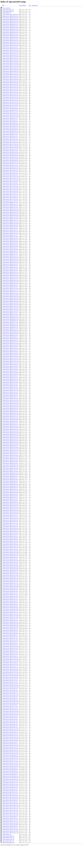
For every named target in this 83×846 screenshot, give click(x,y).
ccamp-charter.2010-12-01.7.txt (10, 665)
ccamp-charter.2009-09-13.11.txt (10, 490)
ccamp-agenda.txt (6, 12)
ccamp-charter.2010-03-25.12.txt (10, 584)
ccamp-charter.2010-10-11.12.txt (10, 639)
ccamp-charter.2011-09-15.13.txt (10, 784)
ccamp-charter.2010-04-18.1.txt (10, 591)
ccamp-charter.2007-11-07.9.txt (10, 182)
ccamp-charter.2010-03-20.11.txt (10, 576)
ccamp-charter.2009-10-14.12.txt (10, 507)
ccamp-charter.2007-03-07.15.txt (10, 101)
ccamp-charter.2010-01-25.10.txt (10, 550)
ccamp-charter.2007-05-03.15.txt (10, 123)
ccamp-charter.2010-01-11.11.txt (10, 541)
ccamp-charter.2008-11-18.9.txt (10, 364)
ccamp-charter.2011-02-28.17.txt (10, 694)
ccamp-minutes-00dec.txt (8, 835)
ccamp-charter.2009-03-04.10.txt (10, 411)
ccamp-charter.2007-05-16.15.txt (10, 127)
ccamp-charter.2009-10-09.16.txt (10, 505)
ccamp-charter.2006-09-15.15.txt (10, 38)
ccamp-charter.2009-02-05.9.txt (10, 395)
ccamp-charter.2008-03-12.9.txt (10, 234)
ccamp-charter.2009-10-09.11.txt (10, 503)
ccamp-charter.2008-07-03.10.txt (10, 298)
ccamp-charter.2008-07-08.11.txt (10, 299)
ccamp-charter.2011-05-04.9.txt (10, 743)
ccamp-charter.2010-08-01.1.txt (10, 620)
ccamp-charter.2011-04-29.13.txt (10, 737)
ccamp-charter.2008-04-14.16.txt (10, 262)
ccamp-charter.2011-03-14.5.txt (10, 716)
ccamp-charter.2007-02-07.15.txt (10, 93)
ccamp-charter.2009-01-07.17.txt (10, 380)
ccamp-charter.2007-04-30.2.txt (10, 121)
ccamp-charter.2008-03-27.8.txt (10, 247)
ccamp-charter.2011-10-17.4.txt (10, 793)
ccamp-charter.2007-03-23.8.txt (10, 106)
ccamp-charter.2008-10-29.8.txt (10, 351)
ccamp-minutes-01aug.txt (8, 837)
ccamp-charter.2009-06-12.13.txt (10, 455)
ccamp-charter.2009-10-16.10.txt (10, 511)
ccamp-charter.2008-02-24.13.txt (10, 223)
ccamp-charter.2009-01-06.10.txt (10, 379)
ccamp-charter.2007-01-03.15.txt (10, 80)
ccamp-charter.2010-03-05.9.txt (10, 571)
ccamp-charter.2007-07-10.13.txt (10, 144)
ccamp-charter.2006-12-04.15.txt (10, 67)
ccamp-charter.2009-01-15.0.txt (10, 387)
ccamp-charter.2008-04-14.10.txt (10, 257)
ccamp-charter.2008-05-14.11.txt (10, 280)
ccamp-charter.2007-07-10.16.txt (10, 145)
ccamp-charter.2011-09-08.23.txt (10, 777)
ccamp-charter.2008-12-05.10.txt (10, 366)
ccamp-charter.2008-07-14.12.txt (10, 307)
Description (35, 5)
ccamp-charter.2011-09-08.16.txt (10, 775)
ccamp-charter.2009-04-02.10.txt (10, 434)
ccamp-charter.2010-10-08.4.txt (10, 635)
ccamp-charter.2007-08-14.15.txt (10, 158)
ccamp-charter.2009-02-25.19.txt (10, 404)
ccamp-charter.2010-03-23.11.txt (10, 581)
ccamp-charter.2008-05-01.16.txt (10, 272)
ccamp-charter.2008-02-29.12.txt (10, 231)
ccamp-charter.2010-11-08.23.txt (10, 657)
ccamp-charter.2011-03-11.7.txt (10, 706)
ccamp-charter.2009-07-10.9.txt (10, 469)
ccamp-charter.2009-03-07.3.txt (10, 416)
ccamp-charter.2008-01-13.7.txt (10, 207)
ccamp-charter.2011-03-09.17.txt (10, 703)
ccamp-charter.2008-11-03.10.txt (10, 359)
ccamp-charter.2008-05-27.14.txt (10, 289)
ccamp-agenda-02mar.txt (8, 11)
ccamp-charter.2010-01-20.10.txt (10, 545)
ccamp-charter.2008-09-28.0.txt (10, 340)
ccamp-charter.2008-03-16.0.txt (10, 239)
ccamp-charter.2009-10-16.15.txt (10, 513)
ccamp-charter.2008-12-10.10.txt (10, 372)
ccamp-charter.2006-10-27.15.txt (10, 56)
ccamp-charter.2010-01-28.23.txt (10, 552)
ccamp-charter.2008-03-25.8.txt (10, 242)
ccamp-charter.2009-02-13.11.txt (10, 401)
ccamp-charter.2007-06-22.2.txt (10, 134)
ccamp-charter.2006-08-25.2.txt (10, 24)
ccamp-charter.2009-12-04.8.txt (10, 526)
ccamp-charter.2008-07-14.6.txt (10, 310)
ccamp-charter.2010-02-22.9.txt (10, 563)
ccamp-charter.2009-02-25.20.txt (10, 406)
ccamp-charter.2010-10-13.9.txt (10, 644)
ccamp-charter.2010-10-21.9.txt (10, 651)
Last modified (22, 5)
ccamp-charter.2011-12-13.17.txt (10, 814)
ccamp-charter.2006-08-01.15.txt (10, 17)
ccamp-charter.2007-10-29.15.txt (10, 178)
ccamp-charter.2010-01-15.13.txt (10, 544)
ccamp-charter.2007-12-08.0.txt (10, 197)
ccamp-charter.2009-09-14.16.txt (10, 492)
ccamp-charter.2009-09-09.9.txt (10, 487)
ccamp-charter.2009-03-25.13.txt (10, 429)
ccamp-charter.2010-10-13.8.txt (10, 643)
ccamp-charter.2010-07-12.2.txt (10, 618)
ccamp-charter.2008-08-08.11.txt (10, 319)
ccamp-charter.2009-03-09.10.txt (10, 417)
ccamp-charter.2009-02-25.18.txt (10, 403)
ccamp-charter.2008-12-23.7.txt (10, 377)
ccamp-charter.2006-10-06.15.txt (10, 43)
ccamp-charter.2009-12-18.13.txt (10, 537)
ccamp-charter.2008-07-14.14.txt (10, 309)
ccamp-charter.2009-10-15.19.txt (10, 510)
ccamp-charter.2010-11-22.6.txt (10, 662)
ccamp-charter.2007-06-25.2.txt (10, 137)
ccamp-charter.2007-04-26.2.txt (10, 118)
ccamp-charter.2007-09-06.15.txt (10, 161)
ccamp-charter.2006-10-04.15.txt (10, 40)
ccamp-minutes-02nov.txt (8, 842)
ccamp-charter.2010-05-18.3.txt (10, 602)
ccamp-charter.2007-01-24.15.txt (10, 90)
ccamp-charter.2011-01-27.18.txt (10, 685)
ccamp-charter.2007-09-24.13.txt (10, 168)
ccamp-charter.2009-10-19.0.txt (10, 515)
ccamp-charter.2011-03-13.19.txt (10, 711)
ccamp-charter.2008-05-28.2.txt (10, 291)
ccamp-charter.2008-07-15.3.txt (10, 312)
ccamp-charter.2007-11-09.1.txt (10, 186)
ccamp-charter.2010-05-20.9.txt (10, 604)
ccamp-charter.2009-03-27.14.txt (10, 430)
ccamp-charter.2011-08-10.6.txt (10, 771)
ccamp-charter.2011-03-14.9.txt (10, 719)
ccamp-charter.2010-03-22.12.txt (10, 579)
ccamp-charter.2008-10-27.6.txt (10, 346)
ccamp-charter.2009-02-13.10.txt (10, 400)
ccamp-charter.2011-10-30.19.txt (10, 805)
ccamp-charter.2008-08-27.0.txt (10, 328)
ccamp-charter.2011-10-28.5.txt (10, 801)
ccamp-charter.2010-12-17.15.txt (10, 672)
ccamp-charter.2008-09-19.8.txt (10, 336)
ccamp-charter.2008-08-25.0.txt (10, 327)
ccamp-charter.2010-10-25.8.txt (10, 656)
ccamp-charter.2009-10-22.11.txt (10, 518)
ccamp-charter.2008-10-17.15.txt (10, 343)
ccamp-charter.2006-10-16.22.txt (10, 48)
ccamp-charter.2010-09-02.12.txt (10, 625)
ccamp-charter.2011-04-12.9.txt (10, 727)
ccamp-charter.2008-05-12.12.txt (10, 276)
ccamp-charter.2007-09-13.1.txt (10, 165)
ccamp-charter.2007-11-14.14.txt (10, 187)
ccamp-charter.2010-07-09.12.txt (10, 610)
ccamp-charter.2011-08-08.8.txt (10, 767)
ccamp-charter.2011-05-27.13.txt (10, 753)
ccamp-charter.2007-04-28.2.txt (10, 119)
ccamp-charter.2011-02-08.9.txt (10, 691)
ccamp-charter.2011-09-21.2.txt (10, 785)
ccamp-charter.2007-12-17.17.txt (10, 199)
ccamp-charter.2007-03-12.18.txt (10, 105)
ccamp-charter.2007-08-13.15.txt (10, 157)
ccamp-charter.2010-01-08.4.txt (10, 539)
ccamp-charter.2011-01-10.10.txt (10, 677)
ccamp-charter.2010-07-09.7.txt (10, 612)
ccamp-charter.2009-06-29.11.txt (10, 464)
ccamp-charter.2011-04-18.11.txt (10, 730)
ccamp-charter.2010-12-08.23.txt (10, 669)
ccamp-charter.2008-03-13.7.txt (10, 236)
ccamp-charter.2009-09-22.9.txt (10, 497)
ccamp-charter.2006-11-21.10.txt (10, 64)
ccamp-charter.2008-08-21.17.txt (10, 322)
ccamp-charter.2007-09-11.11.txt (10, 163)
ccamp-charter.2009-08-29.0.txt (10, 476)
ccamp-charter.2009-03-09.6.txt (10, 421)
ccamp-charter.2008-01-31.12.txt (10, 208)
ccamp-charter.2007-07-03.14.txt (10, 139)
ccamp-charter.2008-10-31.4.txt (10, 354)
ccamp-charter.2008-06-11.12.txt (10, 294)
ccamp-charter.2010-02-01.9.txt (10, 555)
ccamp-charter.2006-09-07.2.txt (10, 35)
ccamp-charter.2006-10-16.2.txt (10, 46)
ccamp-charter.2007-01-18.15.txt (10, 87)
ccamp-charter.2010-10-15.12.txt (10, 646)
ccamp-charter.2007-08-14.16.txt (10, 160)
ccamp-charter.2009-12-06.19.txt (10, 528)
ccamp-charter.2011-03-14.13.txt (10, 712)
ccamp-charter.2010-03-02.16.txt (10, 570)
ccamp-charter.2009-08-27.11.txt (10, 474)
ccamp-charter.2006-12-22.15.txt (10, 77)
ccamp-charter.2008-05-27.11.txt (10, 288)
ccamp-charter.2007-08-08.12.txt (10, 153)
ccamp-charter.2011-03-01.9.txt (10, 698)
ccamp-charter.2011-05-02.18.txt (10, 740)
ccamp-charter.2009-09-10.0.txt (10, 489)
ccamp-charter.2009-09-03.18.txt (10, 479)
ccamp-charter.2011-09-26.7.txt (10, 788)
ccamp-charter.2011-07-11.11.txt (10, 761)
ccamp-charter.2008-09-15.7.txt (10, 335)
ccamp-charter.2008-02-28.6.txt (10, 228)
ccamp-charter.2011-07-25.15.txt (10, 766)
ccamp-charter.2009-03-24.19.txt (10, 427)
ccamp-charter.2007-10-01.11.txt (10, 171)
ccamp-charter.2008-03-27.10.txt (10, 246)
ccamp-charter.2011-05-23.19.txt (10, 750)
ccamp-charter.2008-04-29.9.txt (10, 270)
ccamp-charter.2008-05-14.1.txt (10, 278)
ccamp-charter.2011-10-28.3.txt (10, 800)
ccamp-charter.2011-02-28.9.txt (10, 696)
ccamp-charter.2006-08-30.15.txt (10, 27)
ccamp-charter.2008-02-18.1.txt (10, 220)
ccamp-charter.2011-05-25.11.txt (10, 751)
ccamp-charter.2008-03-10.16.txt (10, 233)
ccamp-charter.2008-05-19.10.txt (10, 283)
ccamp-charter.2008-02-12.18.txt (10, 215)
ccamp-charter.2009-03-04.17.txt (10, 413)
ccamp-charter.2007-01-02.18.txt (10, 79)
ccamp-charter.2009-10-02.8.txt (10, 500)
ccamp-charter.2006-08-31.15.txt (10, 29)
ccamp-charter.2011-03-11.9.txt (10, 707)
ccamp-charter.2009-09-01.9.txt (10, 477)
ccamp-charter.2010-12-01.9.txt (10, 667)
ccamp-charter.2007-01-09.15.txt (10, 84)
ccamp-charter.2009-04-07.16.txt (10, 440)
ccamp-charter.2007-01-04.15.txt (10, 82)
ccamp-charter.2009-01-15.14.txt (10, 388)
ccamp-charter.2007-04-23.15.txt (10, 114)
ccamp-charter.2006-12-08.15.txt (10, 71)
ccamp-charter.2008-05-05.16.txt (10, 275)
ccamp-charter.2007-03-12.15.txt (10, 103)
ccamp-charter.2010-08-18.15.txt (10, 623)
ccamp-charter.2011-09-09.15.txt (10, 779)
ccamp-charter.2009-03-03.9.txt (10, 409)
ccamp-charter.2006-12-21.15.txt (10, 76)
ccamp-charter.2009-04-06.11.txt (10, 437)
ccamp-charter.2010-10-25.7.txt (10, 654)
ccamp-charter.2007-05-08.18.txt (10, 124)
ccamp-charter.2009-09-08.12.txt (10, 485)
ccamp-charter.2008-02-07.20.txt (10, 212)
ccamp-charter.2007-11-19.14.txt (10, 192)
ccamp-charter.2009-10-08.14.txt (10, 502)
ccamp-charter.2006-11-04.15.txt (10, 58)
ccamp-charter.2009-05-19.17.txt (10, 448)
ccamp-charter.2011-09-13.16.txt (10, 780)
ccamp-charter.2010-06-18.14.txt (10, 609)
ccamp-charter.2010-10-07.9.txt (10, 631)
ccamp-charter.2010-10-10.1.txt (10, 636)
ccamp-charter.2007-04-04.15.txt (10, 110)
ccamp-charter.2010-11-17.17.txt (10, 659)
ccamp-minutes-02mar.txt (8, 840)
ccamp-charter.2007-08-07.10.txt (10, 152)
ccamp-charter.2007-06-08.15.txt (10, 131)
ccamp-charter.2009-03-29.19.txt (10, 432)
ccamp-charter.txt (6, 834)
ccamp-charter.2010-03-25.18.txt (10, 586)
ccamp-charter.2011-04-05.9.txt (10, 724)
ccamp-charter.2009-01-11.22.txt (10, 382)
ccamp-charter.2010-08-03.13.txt (10, 622)
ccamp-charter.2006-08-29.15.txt (10, 25)
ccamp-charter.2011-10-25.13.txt (10, 795)
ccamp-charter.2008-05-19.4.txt (10, 286)
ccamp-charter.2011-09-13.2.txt (10, 782)
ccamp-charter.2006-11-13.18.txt (10, 61)
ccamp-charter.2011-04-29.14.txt (10, 738)
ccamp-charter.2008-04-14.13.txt (10, 260)
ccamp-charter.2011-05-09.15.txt (10, 745)
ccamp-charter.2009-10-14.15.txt (10, 508)
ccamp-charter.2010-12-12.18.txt (10, 670)
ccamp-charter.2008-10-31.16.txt (10, 353)
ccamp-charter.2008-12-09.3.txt (10, 370)
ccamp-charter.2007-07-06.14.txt (10, 142)
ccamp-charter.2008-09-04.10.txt (10, 332)
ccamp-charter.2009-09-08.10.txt (10, 484)
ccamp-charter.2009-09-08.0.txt (10, 482)
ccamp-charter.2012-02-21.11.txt (10, 832)
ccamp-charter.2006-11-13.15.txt (10, 59)
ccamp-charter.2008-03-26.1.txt (10, 244)
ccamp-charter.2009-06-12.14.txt (10, 456)
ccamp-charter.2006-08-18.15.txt (10, 22)
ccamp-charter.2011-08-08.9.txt (10, 769)
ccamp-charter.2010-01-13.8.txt (10, 542)
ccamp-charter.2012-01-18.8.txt (10, 826)
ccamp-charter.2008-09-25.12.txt (10, 338)
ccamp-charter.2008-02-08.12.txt (10, 213)
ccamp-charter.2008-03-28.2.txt (10, 251)
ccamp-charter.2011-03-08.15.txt (10, 699)
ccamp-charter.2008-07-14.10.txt (10, 306)
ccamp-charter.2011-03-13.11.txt (10, 709)
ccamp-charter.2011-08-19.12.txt (10, 772)
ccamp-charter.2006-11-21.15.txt (10, 66)
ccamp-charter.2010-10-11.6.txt (10, 641)
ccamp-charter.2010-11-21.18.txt (10, 660)
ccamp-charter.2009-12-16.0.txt (10, 536)
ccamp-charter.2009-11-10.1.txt (10, 523)
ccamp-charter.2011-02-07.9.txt (10, 690)
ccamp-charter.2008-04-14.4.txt (10, 265)
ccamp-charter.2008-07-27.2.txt (10, 315)
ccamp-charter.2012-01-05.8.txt (10, 816)
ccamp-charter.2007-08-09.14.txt (10, 155)
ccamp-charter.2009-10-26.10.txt (10, 519)
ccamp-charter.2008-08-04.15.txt (10, 317)
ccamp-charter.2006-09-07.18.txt (10, 33)
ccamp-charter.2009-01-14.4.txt (10, 385)
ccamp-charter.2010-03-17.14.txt (10, 573)
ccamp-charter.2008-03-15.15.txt (10, 238)
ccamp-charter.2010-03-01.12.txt (10, 566)
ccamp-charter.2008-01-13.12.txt (10, 205)
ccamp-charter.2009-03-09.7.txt (10, 422)
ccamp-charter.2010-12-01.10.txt (10, 664)
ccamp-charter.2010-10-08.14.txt (10, 633)
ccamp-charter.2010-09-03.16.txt (10, 626)
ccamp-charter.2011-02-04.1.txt (10, 688)
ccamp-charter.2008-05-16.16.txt (10, 281)
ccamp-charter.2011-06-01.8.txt (10, 754)
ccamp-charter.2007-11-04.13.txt (10, 181)
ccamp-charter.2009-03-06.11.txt (10, 414)
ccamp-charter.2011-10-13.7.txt (10, 792)
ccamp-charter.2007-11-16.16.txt (10, 191)
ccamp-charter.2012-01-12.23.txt (10, 822)
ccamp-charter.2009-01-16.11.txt (10, 390)
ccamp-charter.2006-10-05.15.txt (10, 42)
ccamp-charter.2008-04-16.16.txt (10, 268)
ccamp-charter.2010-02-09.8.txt (10, 557)
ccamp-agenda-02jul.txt (8, 9)
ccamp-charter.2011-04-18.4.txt (10, 732)
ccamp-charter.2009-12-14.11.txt (10, 532)
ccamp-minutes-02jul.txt (8, 839)
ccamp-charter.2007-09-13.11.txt (10, 166)
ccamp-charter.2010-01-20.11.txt (10, 547)
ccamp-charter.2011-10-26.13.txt (10, 798)
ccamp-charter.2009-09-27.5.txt (10, 498)
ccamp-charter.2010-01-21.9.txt (10, 549)
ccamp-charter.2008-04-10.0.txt (10, 252)
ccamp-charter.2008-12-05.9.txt (10, 367)
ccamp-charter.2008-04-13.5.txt (10, 255)
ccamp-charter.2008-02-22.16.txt (10, 221)
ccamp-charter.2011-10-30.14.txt (10, 803)
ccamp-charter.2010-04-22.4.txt (10, 592)
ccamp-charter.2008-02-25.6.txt (10, 226)
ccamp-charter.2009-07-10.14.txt (10, 468)
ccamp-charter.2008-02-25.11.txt (10, 225)
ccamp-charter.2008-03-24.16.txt (10, 241)
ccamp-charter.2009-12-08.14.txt (10, 529)
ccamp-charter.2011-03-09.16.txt (10, 701)
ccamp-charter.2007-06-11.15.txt (10, 132)
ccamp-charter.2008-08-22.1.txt (10, 323)
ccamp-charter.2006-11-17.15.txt (10, 63)
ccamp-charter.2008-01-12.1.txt (10, 204)
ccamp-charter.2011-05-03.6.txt (10, 741)
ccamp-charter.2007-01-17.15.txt (10, 85)
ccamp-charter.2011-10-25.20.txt (10, 797)
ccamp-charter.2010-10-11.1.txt (10, 638)
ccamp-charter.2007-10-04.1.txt (10, 173)
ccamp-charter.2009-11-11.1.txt (10, 524)
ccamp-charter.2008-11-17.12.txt (10, 362)
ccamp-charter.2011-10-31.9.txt (10, 808)
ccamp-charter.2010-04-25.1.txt (10, 594)
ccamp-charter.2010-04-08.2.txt (10, 589)
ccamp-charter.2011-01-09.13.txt (10, 675)
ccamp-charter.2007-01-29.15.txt (10, 92)
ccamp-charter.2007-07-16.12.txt (10, 148)
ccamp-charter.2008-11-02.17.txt (10, 357)
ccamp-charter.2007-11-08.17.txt (10, 184)
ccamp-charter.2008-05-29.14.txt (10, 293)
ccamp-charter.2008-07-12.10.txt (10, 302)
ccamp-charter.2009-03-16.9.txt (10, 424)
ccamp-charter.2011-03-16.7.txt (10, 720)
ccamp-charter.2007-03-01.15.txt (10, 97)
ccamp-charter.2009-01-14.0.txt (10, 383)
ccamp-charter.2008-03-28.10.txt (10, 249)
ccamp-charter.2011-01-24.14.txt (10, 683)
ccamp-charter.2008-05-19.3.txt (10, 285)
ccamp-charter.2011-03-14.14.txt (10, 714)
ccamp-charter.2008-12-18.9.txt (10, 375)
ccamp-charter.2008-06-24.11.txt (10, 296)
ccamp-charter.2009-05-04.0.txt (10, 445)
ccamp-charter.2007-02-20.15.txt (10, 95)
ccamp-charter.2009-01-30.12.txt (10, 393)
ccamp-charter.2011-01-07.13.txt (10, 673)
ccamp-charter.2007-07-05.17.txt (10, 140)
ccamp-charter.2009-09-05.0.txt (10, 481)
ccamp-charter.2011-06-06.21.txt (10, 756)
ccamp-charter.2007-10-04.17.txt (10, 174)
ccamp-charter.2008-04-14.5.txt (10, 267)
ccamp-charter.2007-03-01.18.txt (10, 98)
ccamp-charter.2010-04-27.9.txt (10, 597)
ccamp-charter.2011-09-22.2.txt (10, 787)
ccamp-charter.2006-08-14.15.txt (10, 20)
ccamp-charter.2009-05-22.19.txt (10, 450)
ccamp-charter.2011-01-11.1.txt (10, 680)
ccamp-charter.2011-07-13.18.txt (10, 764)
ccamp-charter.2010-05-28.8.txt (10, 605)
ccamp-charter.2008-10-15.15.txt (10, 341)
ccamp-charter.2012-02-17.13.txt (10, 831)
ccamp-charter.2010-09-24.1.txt (10, 628)
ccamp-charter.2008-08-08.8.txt (10, 320)
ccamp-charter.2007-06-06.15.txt (10, 129)
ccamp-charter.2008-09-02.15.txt (10, 330)
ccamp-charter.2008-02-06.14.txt (10, 210)
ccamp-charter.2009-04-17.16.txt (10, 443)
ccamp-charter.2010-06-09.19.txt (10, 607)
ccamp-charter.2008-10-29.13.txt (10, 348)
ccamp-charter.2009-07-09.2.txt (10, 466)
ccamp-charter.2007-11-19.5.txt (10, 194)
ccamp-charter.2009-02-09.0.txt (10, 396)
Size (30, 5)
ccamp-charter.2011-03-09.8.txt (10, 704)
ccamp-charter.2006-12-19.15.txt (10, 74)
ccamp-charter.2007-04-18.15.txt (10, 113)
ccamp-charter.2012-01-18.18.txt (10, 824)
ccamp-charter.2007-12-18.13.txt (10, 200)
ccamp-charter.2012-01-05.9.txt (10, 818)
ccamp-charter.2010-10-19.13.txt (10, 647)
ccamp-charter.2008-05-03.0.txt (10, 273)
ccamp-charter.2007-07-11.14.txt (10, 147)
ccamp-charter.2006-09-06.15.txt (10, 32)
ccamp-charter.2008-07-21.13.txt (10, 314)
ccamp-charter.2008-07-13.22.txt (10, 304)
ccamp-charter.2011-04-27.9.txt (10, 735)
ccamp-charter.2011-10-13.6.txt (10, 790)
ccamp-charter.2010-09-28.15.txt (10, 630)
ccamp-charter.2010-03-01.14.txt (10, 568)
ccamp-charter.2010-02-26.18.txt (10, 565)
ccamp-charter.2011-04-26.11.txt (10, 733)
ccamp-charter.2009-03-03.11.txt (10, 408)
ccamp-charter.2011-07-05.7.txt (10, 759)
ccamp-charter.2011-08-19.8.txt (10, 774)
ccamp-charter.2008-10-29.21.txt (10, 349)
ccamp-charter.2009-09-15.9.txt (10, 494)
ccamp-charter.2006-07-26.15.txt (10, 16)
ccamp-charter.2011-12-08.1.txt (10, 813)
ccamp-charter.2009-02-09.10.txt (10, 398)
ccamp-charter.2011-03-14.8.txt (10, 717)
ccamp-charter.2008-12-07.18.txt (10, 369)
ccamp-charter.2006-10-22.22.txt (10, 50)
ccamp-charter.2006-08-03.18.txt (10, 19)
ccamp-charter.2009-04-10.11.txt (10, 442)
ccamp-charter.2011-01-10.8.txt (10, 678)
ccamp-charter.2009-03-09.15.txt (10, 419)
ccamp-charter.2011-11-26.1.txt (10, 811)
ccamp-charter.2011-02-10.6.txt (10, 693)
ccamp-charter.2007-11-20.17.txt (10, 195)
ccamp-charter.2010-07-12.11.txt (10, 617)
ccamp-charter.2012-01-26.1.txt (10, 827)
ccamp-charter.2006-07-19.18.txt (10, 14)
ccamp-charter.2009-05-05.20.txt (10, 447)
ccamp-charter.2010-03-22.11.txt (10, 578)
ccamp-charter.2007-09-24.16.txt (10, 170)
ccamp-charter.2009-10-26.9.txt (10, 521)
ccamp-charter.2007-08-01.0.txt (10, 150)
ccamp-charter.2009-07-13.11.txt (10, 471)
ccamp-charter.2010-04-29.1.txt (10, 599)
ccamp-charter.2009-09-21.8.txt (10, 495)
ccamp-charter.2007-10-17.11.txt (10, 176)
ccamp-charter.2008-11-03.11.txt (10, 361)
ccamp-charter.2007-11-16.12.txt (10, 189)
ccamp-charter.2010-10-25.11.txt (10, 652)
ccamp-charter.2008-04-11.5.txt (10, 254)
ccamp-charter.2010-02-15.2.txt (10, 558)
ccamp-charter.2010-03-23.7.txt (10, 583)
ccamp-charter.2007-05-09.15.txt (10, 126)
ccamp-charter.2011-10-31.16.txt (10, 806)
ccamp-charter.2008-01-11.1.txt (10, 202)
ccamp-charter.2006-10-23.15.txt (10, 51)
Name (3, 5)
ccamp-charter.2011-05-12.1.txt (10, 746)
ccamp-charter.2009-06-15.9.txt (10, 461)
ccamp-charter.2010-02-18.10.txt (10, 560)
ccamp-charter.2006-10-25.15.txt (10, 53)
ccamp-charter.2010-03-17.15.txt (10, 575)
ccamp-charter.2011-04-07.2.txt (10, 725)
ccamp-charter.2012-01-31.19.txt (10, 829)
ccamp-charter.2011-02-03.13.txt (10, 686)
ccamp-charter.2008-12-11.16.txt (10, 374)
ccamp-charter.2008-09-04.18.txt (10, 333)
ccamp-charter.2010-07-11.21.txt (10, 613)
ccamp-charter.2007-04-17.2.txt (10, 111)
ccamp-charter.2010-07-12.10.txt (10, 615)
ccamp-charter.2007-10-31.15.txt (10, 179)
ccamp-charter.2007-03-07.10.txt (10, 100)
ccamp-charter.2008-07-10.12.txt (10, 301)
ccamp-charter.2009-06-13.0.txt (10, 458)
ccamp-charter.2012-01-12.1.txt (10, 821)
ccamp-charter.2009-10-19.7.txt (10, 516)
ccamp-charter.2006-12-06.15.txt (10, 69)
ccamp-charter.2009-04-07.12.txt (10, 438)
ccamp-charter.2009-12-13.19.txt (10, 531)
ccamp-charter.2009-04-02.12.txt (10, 435)
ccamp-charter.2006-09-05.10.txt (10, 30)
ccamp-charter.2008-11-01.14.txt (10, 356)
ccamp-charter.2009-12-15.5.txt (10, 534)
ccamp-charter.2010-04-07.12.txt (10, 588)
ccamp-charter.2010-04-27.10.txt (10, 596)
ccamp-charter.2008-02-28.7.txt (10, 229)
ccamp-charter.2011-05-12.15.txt (10, 748)
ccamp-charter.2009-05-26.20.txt (10, 451)
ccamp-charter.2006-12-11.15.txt (10, 72)
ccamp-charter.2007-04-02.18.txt (10, 108)
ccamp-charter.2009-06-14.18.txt (10, 460)
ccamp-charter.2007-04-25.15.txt (10, 116)
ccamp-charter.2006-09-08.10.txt (10, 37)
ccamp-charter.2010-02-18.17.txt (10, 562)
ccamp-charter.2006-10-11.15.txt (10, 45)
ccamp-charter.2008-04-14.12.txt (10, 259)
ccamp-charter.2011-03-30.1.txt (10, 722)
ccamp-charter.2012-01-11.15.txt (10, 819)
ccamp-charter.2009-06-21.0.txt (10, 463)
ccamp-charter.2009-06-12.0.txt (10, 453)
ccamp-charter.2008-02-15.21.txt (10, 218)
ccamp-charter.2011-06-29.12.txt (10, 758)
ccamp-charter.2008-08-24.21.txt (10, 325)
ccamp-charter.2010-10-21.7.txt (10, 649)
